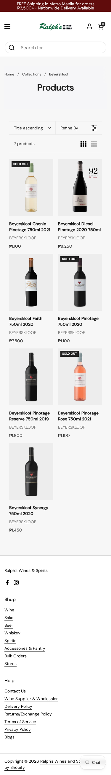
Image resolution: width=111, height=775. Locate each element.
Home (9, 74)
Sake (8, 617)
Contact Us (15, 691)
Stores (10, 663)
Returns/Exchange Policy (28, 714)
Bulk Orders (15, 656)
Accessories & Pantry (24, 648)
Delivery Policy (18, 706)
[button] (101, 26)
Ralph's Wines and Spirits (64, 761)
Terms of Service (20, 721)
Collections (31, 74)
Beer (8, 625)
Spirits (10, 640)
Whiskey (12, 633)
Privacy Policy (17, 729)
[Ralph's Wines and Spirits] (55, 26)
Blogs (9, 737)
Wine (9, 610)
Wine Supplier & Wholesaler (31, 698)
